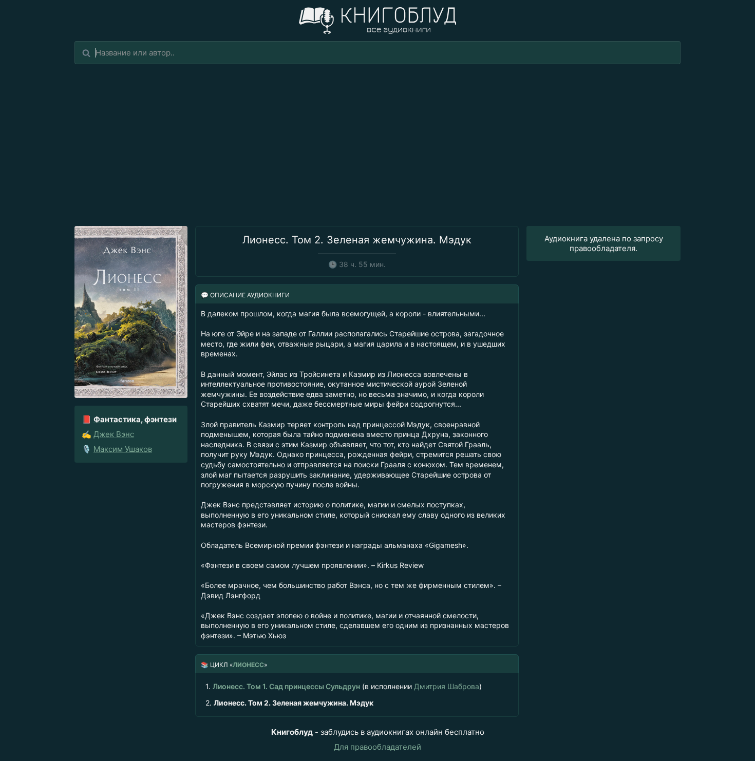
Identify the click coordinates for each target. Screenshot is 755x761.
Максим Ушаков (122, 449)
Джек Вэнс (113, 434)
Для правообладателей (377, 747)
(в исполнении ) (343, 686)
